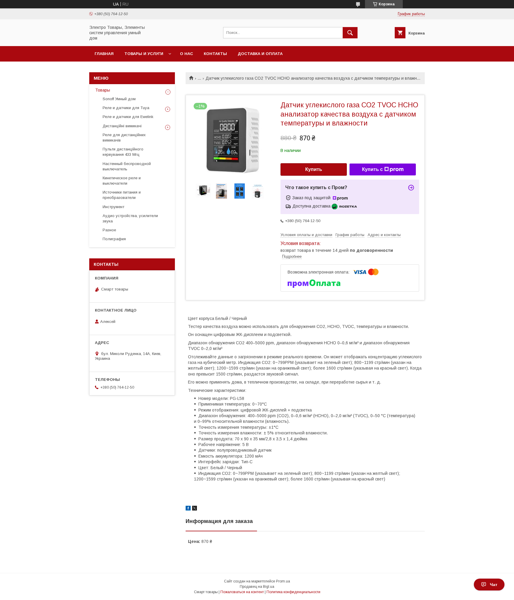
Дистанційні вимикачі (122, 126)
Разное (109, 230)
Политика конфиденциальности (293, 592)
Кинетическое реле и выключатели (122, 181)
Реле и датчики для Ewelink (128, 116)
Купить (313, 169)
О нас (186, 53)
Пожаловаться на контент (242, 592)
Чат (493, 584)
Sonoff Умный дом (119, 99)
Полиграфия (114, 239)
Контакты (215, 53)
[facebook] (188, 509)
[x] (194, 509)
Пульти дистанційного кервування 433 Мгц (123, 152)
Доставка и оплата (260, 53)
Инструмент (113, 207)
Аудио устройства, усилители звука (130, 218)
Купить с (372, 169)
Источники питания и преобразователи (122, 195)
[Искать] (350, 32)
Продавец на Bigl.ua (257, 587)
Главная (104, 53)
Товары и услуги (143, 53)
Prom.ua (283, 581)
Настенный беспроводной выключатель (127, 166)
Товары (102, 90)
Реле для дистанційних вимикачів (124, 137)
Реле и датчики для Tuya (126, 108)
